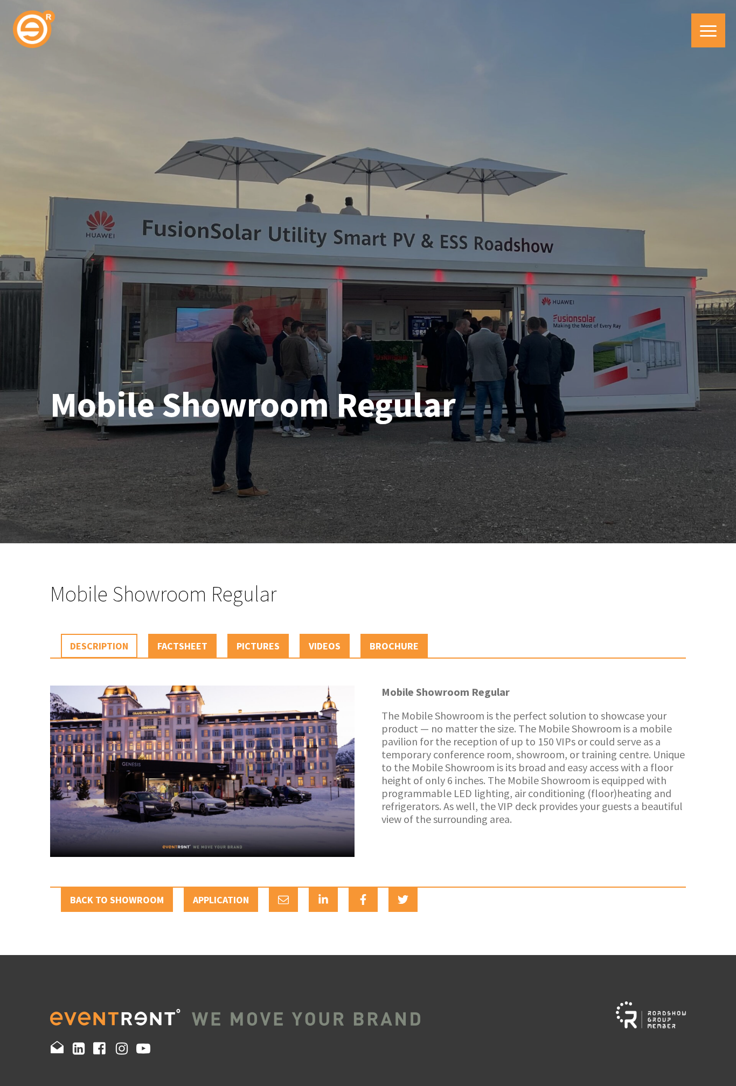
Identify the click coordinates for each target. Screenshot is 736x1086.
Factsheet (182, 646)
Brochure (394, 646)
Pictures (258, 646)
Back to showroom (117, 900)
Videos (325, 646)
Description (99, 646)
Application (221, 900)
